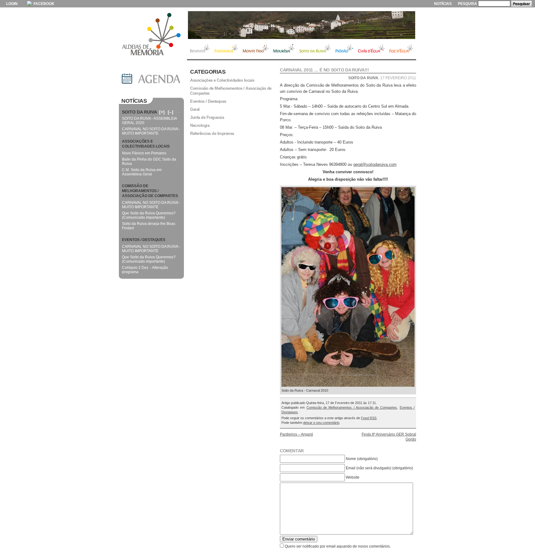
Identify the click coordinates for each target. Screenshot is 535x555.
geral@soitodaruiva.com (375, 164)
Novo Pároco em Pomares (144, 153)
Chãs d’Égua (371, 49)
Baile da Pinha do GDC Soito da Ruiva (149, 161)
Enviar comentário (298, 539)
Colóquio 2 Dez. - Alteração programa (145, 269)
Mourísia (284, 49)
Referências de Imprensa (212, 133)
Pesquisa (467, 4)
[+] (162, 112)
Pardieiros (226, 49)
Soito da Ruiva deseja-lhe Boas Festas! (148, 226)
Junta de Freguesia (207, 117)
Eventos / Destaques (208, 101)
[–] (170, 112)
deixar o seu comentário (321, 422)
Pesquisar (521, 4)
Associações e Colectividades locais (222, 80)
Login (12, 4)
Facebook (43, 4)
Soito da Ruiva (315, 49)
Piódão (344, 49)
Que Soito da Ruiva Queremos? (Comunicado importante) (149, 215)
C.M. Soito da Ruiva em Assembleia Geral (142, 172)
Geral (195, 109)
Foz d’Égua (401, 49)
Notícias (443, 4)
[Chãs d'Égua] (301, 25)
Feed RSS (368, 418)
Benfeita (199, 49)
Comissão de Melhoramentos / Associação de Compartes (352, 407)
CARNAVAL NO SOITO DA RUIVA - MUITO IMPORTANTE (151, 131)
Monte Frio (255, 49)
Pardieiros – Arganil (296, 434)
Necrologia (199, 125)
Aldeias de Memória (151, 34)
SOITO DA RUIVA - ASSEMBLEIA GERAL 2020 (149, 120)
